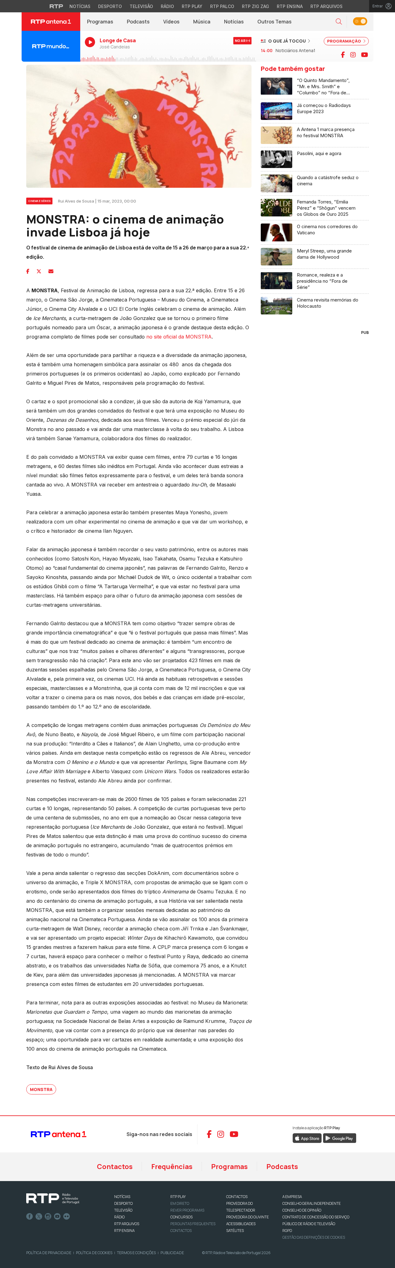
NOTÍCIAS (122, 1196)
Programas (100, 21)
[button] (339, 22)
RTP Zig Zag (255, 6)
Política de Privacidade (48, 1252)
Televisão (141, 6)
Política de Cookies (94, 1252)
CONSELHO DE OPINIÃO (301, 1210)
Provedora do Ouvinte (247, 1217)
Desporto (110, 6)
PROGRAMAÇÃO (344, 41)
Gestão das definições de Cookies (313, 1237)
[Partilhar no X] (38, 271)
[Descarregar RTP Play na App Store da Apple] (307, 1138)
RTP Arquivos (326, 6)
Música (201, 21)
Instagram (48, 1216)
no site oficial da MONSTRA (179, 337)
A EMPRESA (292, 1196)
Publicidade (172, 1252)
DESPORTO (123, 1203)
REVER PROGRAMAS (187, 1210)
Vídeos (171, 21)
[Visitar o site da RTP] (56, 6)
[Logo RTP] (52, 1198)
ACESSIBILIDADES (241, 1223)
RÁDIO (119, 1217)
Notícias (79, 6)
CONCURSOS (181, 1217)
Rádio (167, 6)
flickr (66, 1216)
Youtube (57, 1216)
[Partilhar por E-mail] (50, 271)
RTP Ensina (290, 6)
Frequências (172, 1166)
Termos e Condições (136, 1252)
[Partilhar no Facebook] (27, 271)
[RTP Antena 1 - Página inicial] (51, 21)
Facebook (29, 1216)
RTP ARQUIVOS (126, 1223)
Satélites (235, 1230)
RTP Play (192, 6)
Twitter (38, 1216)
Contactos (115, 1166)
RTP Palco (222, 6)
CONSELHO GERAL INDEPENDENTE (311, 1203)
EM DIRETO (179, 1203)
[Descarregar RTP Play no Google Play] (339, 1138)
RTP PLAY (178, 1196)
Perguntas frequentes (192, 1223)
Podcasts (138, 21)
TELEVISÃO (123, 1210)
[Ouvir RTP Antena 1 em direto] (51, 46)
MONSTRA (41, 1089)
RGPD (287, 1230)
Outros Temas (274, 21)
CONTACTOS (236, 1196)
